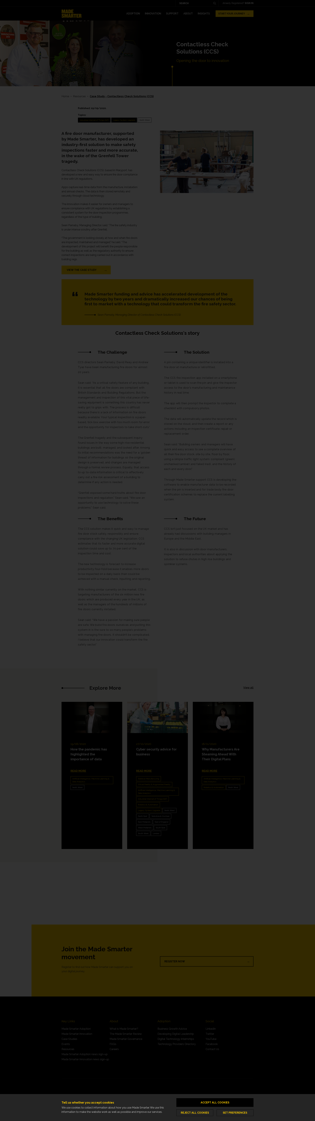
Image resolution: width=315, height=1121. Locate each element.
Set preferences (235, 1112)
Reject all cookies (195, 1112)
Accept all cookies (215, 1102)
